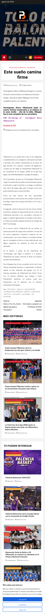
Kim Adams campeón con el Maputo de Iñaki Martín (32, 305)
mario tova (7, 294)
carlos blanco (11, 289)
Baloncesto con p (11, 85)
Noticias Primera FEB (13, 453)
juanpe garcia (36, 291)
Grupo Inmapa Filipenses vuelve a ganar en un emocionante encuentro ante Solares (22, 387)
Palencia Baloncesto (12, 402)
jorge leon (27, 291)
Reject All (22, 610)
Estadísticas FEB (9, 125)
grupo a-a (20, 289)
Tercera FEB (31, 67)
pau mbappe (26, 294)
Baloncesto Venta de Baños (15, 527)
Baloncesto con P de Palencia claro (22, 34)
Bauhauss (19, 481)
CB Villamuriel (28, 400)
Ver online (38, 57)
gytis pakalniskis (30, 289)
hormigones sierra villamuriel (13, 291)
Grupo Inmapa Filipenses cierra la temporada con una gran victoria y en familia (22, 349)
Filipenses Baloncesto (13, 323)
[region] (22, 597)
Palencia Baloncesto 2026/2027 (17, 478)
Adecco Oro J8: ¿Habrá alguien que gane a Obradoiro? (12, 305)
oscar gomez (16, 294)
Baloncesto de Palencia (17, 67)
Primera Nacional (23, 530)
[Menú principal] (10, 57)
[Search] (26, 57)
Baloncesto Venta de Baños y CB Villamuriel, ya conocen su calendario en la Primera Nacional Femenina (22, 554)
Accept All (22, 599)
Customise (22, 605)
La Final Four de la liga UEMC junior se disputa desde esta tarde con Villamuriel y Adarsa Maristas (21, 427)
